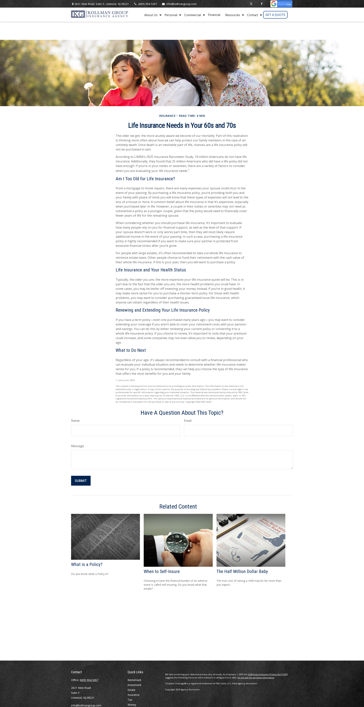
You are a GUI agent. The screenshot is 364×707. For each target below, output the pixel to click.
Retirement (134, 680)
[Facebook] (261, 4)
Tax (130, 700)
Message (77, 446)
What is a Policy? (86, 564)
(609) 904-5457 (147, 4)
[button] (152, 14)
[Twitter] (251, 4)
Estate (131, 690)
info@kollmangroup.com (181, 4)
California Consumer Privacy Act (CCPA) (268, 674)
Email (187, 421)
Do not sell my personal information (256, 677)
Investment (134, 685)
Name (75, 421)
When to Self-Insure (162, 571)
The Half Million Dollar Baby (242, 571)
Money (132, 704)
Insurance (134, 695)
